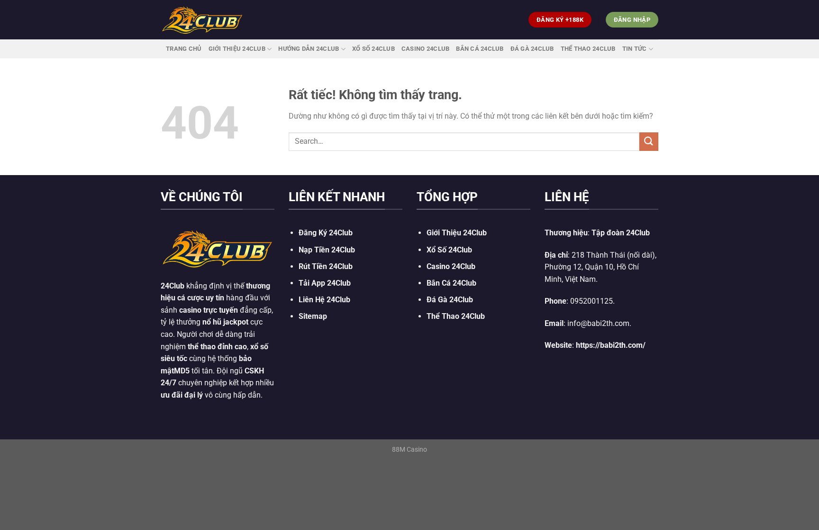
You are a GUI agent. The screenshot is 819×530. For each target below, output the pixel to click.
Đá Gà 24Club (532, 48)
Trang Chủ (183, 48)
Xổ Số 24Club (373, 48)
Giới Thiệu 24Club (237, 48)
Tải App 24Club (325, 283)
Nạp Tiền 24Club (327, 249)
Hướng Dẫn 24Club (308, 48)
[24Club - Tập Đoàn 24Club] (202, 19)
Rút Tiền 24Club (326, 266)
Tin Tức (634, 48)
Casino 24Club (425, 48)
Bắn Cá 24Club (479, 48)
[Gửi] (648, 141)
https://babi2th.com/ (611, 345)
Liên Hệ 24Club (324, 299)
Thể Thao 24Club (588, 48)
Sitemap (313, 316)
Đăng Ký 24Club (326, 232)
